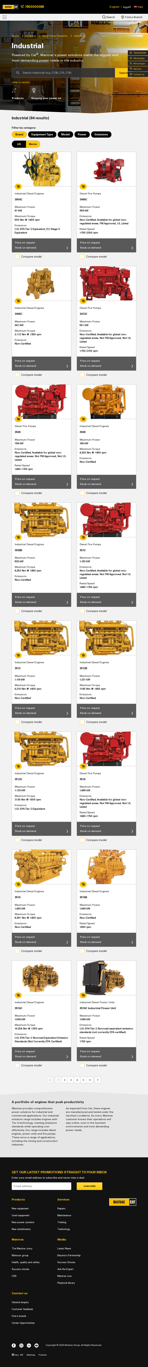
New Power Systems (55, 35)
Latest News (64, 1248)
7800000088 (34, 7)
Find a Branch (133, 17)
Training (61, 1222)
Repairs (61, 1208)
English (114, 7)
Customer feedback (22, 1309)
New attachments (21, 1229)
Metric (33, 144)
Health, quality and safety (26, 1262)
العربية (127, 7)
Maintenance (64, 1215)
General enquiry (20, 1302)
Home (15, 35)
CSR (14, 1276)
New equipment (20, 1208)
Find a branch (19, 1316)
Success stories (20, 1269)
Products (30, 35)
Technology (63, 1229)
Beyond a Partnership (69, 1255)
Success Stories (66, 1262)
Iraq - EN (18, 1354)
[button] (138, 7)
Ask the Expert (65, 1269)
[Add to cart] (18, 186)
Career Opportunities (23, 1323)
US (19, 144)
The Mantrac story (22, 1248)
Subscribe (90, 1186)
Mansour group (20, 1255)
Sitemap (31, 1354)
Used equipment (20, 1215)
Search (110, 17)
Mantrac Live (64, 1276)
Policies (43, 1354)
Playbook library (66, 1283)
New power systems (23, 1222)
